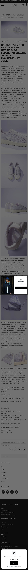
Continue (20, 287)
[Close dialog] (26, 277)
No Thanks (20, 290)
